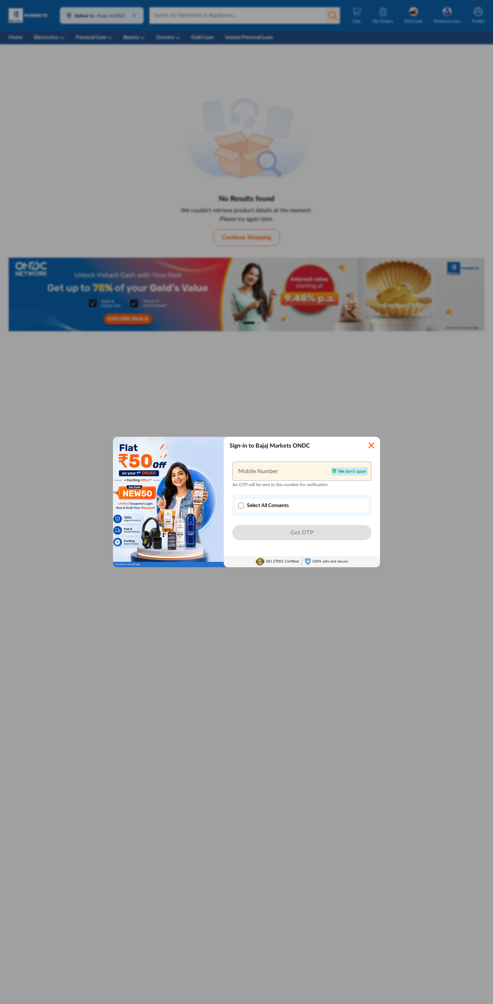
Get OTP (302, 533)
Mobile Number (258, 471)
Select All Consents (268, 505)
